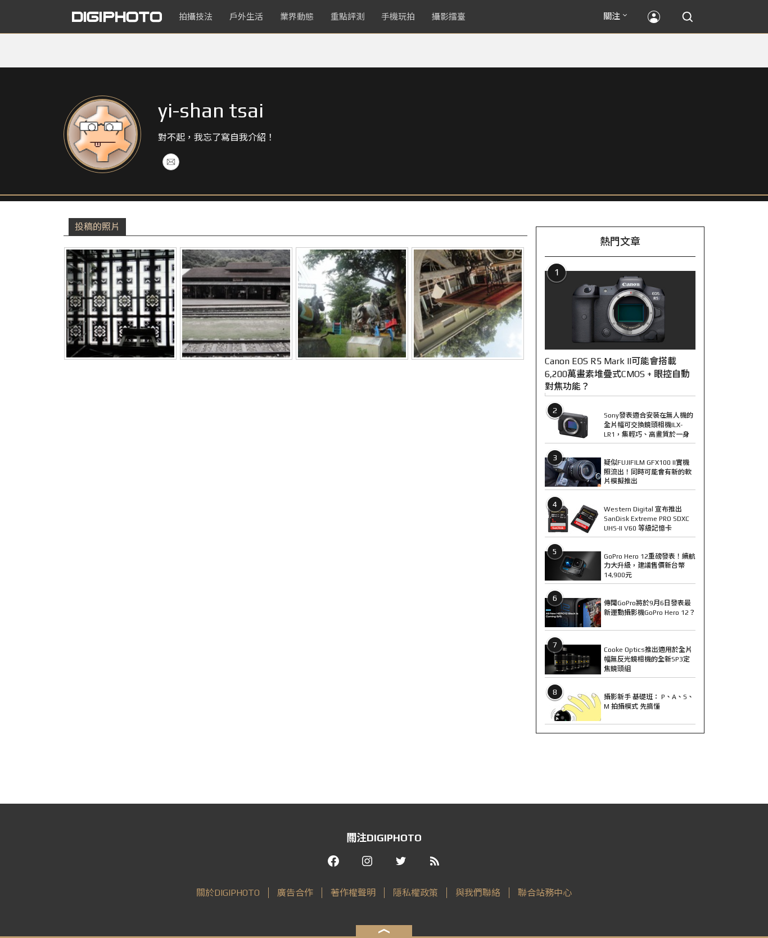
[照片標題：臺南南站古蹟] (468, 303)
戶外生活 (246, 16)
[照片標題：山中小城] (236, 303)
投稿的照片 (97, 226)
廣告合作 (295, 892)
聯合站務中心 (545, 892)
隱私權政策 (415, 892)
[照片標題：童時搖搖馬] (352, 303)
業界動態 (297, 16)
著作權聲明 (353, 892)
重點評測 (347, 16)
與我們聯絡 (477, 892)
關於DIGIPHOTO (228, 892)
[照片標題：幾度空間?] (120, 303)
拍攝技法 (196, 16)
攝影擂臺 (449, 16)
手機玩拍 (398, 16)
